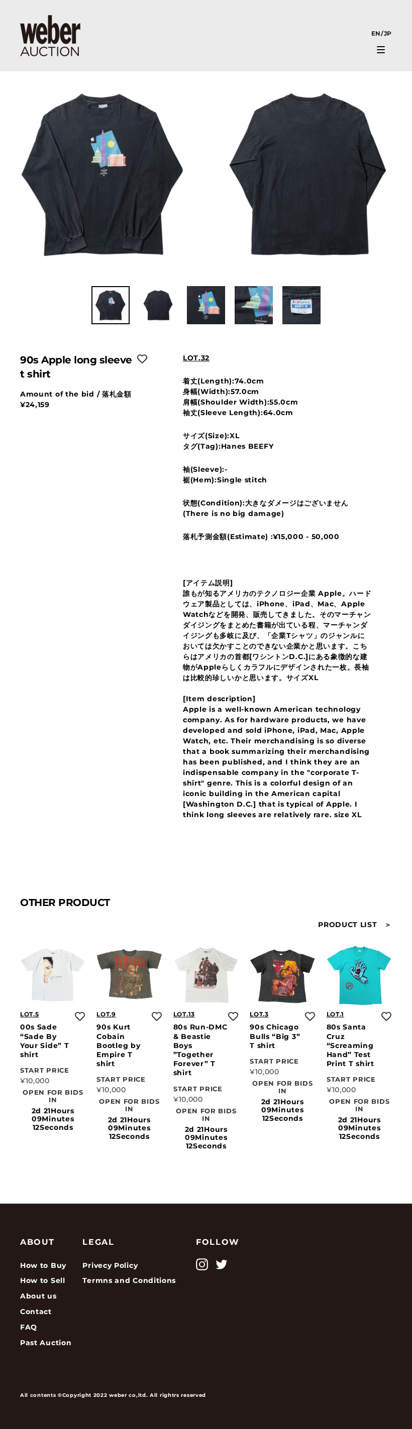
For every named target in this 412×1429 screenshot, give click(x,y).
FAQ (28, 1327)
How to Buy (43, 1265)
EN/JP (381, 33)
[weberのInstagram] (202, 1264)
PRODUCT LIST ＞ (355, 924)
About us (38, 1296)
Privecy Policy (110, 1265)
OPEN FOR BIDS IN (53, 1096)
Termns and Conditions (129, 1280)
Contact (36, 1311)
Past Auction (45, 1342)
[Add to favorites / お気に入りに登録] (142, 359)
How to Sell (42, 1280)
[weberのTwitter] (222, 1264)
